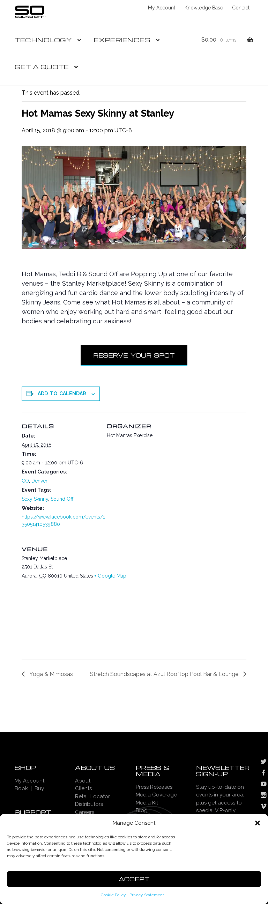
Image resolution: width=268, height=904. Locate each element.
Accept (134, 879)
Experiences (122, 40)
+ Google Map (110, 576)
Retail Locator (92, 796)
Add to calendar (62, 393)
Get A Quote (42, 67)
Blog (142, 810)
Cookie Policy (113, 894)
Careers (84, 812)
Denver (39, 481)
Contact (241, 7)
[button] (257, 823)
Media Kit (147, 803)
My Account (161, 7)
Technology (43, 40)
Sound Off (62, 499)
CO (25, 481)
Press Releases (154, 787)
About (82, 781)
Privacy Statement (146, 894)
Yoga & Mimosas (50, 674)
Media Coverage (156, 795)
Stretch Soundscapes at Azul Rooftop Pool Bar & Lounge (165, 674)
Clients (83, 788)
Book (21, 788)
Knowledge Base (204, 7)
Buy (39, 788)
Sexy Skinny (35, 499)
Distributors (89, 804)
